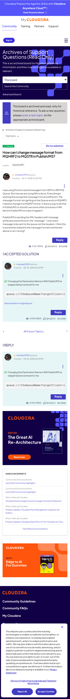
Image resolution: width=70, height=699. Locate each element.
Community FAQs (15, 608)
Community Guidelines (18, 601)
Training (25, 26)
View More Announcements (35, 529)
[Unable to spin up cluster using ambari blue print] (3, 331)
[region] (34, 660)
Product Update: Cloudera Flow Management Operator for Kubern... (33, 511)
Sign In (9, 40)
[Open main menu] (66, 40)
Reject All (22, 691)
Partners (39, 26)
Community (9, 26)
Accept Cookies (46, 691)
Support (53, 26)
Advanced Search (12, 94)
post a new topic (32, 115)
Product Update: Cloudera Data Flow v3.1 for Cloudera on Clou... (35, 522)
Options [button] (11, 136)
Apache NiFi (18, 165)
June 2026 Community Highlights (21, 492)
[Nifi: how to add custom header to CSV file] (66, 331)
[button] (64, 185)
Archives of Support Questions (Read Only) (25, 130)
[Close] (62, 627)
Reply (59, 240)
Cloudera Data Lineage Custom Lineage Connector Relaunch (34, 501)
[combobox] (35, 86)
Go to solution (54, 145)
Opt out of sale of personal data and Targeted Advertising (33, 682)
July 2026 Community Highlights (20, 483)
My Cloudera (11, 615)
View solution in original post (18, 303)
